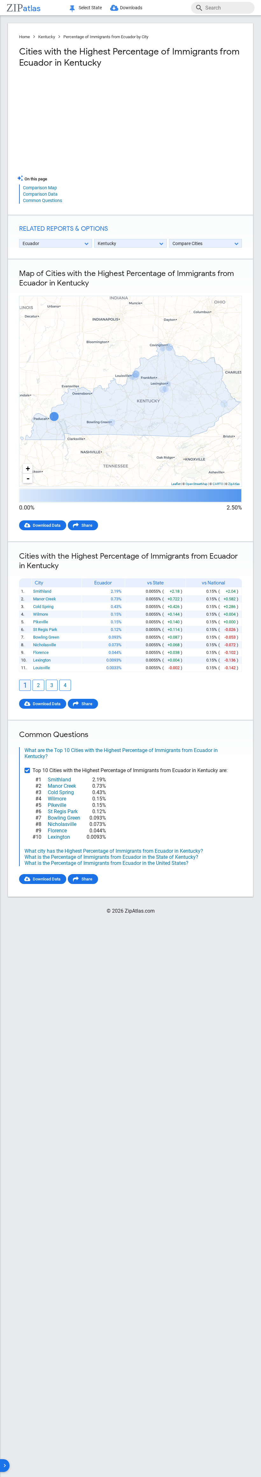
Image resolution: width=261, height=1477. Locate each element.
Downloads (131, 7)
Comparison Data (40, 194)
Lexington (42, 660)
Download (228, 290)
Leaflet (175, 484)
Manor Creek (44, 599)
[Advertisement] (74, 124)
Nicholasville (44, 644)
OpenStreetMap (197, 484)
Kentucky (46, 36)
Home (24, 36)
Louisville (41, 667)
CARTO (218, 484)
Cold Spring (43, 606)
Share (86, 525)
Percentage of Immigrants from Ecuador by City (105, 36)
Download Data (46, 525)
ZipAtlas (234, 484)
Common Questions (42, 200)
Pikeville (40, 621)
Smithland (42, 591)
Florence (41, 652)
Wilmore (40, 614)
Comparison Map (40, 187)
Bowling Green (46, 637)
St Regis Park (45, 629)
